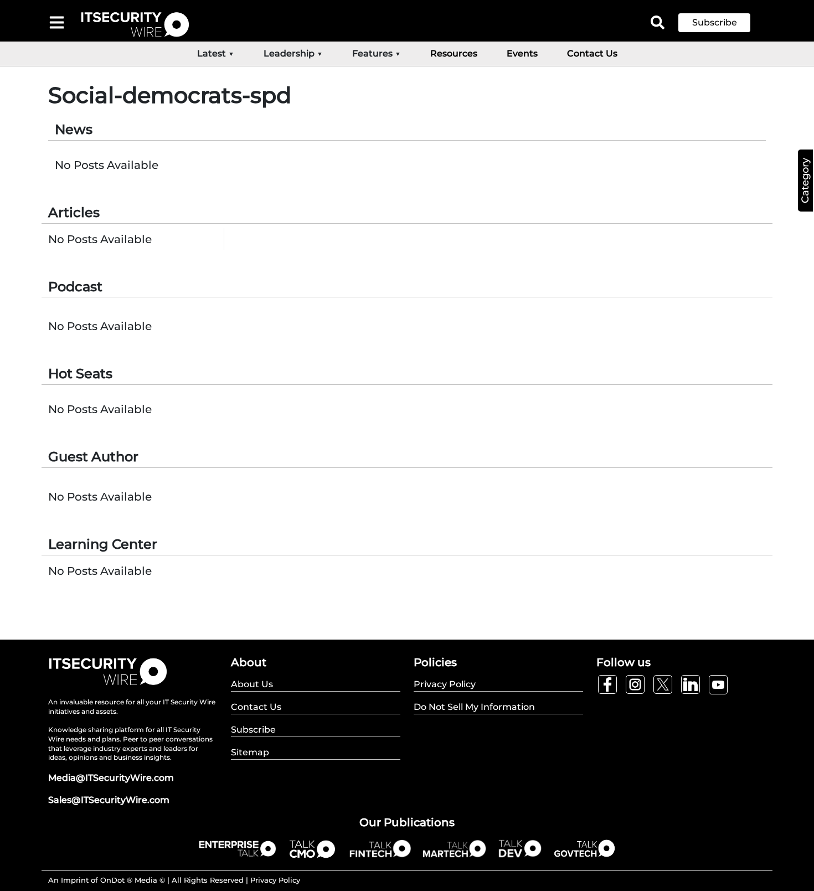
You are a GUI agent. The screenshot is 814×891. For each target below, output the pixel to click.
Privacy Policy (275, 879)
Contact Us (592, 53)
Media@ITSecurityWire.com (111, 777)
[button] (722, 22)
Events (522, 53)
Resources (453, 53)
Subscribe (714, 22)
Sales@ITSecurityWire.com (108, 800)
